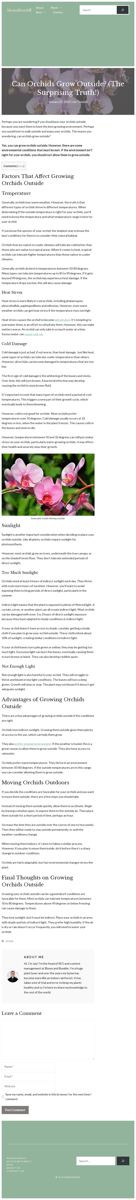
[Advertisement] (68, 43)
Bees (39, 12)
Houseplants (16, 1158)
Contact (58, 12)
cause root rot (34, 334)
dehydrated (62, 320)
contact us (15, 1171)
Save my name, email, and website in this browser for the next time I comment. (48, 1096)
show (20, 166)
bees (10, 1164)
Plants (54, 7)
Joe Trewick (80, 102)
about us (13, 1168)
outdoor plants (19, 1161)
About (39, 7)
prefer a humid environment (33, 744)
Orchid (9, 941)
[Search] (123, 10)
